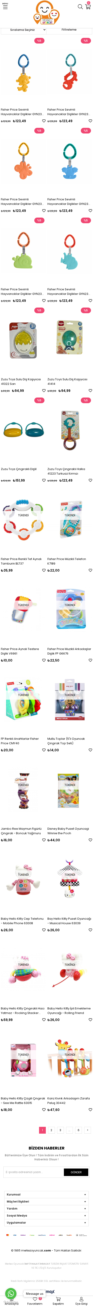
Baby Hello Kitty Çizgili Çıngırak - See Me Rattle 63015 (23, 1100)
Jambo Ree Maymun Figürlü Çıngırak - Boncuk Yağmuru (21, 831)
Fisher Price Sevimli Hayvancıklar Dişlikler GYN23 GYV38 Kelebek (21, 201)
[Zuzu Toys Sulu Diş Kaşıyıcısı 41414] (69, 340)
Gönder (76, 1172)
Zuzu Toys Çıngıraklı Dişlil (19, 469)
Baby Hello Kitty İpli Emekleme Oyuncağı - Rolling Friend (69, 1010)
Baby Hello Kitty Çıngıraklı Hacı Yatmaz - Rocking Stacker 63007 (22, 1010)
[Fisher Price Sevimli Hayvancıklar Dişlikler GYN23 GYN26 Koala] (69, 160)
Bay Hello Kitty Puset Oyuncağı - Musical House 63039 (69, 921)
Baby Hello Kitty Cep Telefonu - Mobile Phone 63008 (22, 921)
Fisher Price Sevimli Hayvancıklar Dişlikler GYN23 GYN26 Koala (67, 201)
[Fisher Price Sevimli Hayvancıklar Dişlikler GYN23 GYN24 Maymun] (23, 70)
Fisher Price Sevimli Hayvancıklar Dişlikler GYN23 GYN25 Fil (67, 291)
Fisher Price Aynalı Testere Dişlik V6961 (20, 651)
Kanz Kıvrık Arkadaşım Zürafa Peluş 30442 (68, 1100)
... (69, 1130)
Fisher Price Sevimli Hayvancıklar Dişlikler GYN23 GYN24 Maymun (21, 111)
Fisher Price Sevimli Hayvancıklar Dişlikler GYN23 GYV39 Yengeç (67, 111)
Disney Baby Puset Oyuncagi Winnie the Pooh (68, 831)
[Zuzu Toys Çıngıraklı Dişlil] (23, 430)
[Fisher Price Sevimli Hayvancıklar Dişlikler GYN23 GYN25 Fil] (69, 250)
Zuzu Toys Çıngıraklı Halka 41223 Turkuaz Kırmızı (66, 471)
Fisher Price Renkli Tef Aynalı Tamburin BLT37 (21, 561)
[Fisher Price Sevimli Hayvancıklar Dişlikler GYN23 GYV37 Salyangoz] (23, 250)
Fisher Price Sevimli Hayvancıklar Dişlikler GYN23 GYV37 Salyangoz (21, 291)
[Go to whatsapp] (10, 1293)
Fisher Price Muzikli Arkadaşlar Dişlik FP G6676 (69, 651)
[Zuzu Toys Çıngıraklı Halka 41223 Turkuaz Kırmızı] (69, 430)
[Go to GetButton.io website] (11, 1302)
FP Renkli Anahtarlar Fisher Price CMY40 (20, 741)
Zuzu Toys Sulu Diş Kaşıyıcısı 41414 (67, 381)
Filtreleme (69, 29)
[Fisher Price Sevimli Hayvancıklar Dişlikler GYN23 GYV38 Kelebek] (23, 160)
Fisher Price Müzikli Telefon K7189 (66, 561)
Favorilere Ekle (44, 121)
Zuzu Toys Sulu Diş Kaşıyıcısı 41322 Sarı (21, 381)
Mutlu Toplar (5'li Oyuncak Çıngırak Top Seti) (66, 741)
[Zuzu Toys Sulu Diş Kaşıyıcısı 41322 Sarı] (23, 340)
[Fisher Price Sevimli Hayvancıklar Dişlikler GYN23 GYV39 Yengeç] (69, 70)
